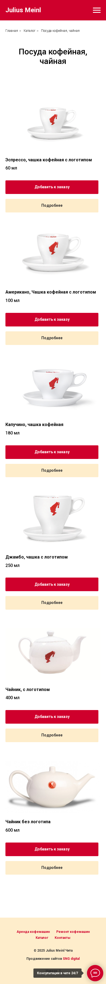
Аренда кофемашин (33, 932)
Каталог (29, 31)
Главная (11, 31)
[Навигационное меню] (97, 10)
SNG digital (71, 959)
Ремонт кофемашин (73, 932)
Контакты (62, 938)
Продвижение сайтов (44, 959)
